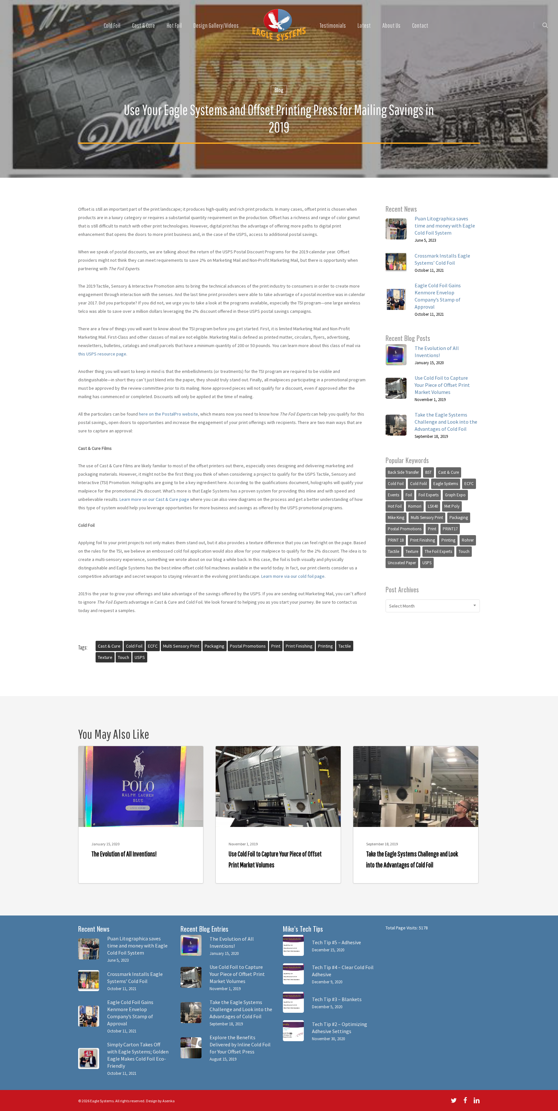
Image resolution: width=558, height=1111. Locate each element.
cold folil (418, 483)
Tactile (344, 646)
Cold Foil (134, 646)
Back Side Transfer (403, 472)
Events (393, 495)
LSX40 (433, 506)
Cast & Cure (109, 646)
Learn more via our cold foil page (293, 576)
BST (428, 472)
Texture (105, 657)
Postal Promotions (248, 646)
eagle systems (445, 483)
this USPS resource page (102, 354)
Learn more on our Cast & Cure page (154, 499)
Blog (278, 90)
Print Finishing (299, 646)
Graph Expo (455, 495)
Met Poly (452, 506)
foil (409, 495)
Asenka (168, 1100)
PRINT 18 (396, 540)
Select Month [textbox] (402, 606)
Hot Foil (395, 506)
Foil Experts (428, 495)
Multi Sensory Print (181, 646)
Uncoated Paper (402, 563)
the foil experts (438, 551)
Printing (325, 646)
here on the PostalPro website (168, 414)
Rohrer (468, 540)
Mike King (396, 517)
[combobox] (433, 605)
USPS (140, 657)
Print (275, 646)
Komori (414, 506)
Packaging (214, 646)
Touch (123, 657)
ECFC (153, 646)
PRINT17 (450, 529)
